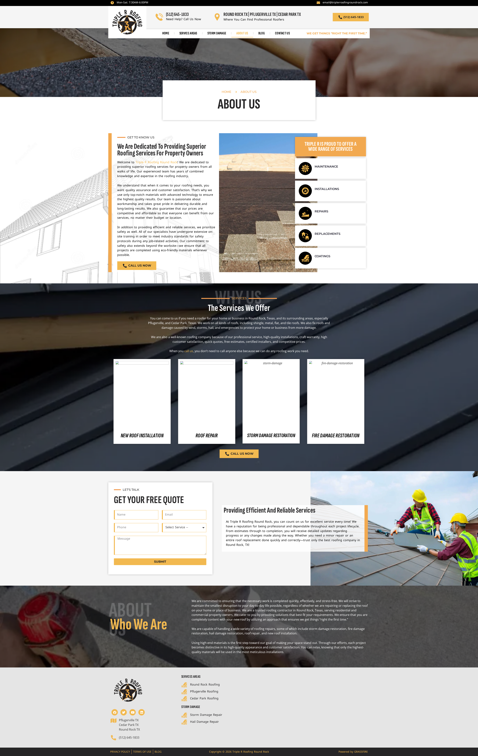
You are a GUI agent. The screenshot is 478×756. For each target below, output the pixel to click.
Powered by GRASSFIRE (353, 752)
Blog (261, 33)
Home (165, 33)
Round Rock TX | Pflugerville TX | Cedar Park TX (262, 14)
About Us (242, 33)
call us (188, 351)
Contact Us (282, 33)
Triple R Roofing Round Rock (156, 162)
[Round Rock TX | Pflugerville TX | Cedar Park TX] (217, 17)
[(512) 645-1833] (159, 17)
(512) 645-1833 (177, 14)
